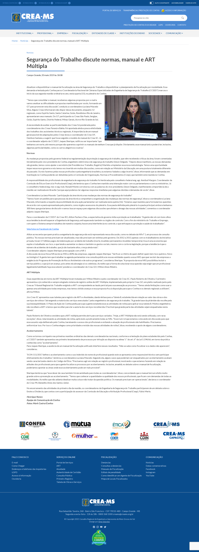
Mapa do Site (191, 3)
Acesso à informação (175, 10)
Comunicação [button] (173, 33)
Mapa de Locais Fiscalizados (114, 478)
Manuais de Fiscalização (112, 469)
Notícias (24, 40)
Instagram (150, 472)
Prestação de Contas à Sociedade (140, 25)
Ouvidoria (170, 25)
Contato (181, 25)
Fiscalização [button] (79, 33)
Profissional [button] (44, 33)
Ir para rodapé (62, 3)
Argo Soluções (104, 522)
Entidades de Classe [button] (103, 33)
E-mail (15, 462)
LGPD (161, 25)
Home (15, 40)
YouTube (150, 475)
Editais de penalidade (111, 472)
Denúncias (106, 462)
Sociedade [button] (154, 33)
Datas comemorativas (156, 465)
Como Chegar (18, 465)
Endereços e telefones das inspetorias (29, 469)
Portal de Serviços (112, 10)
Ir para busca (45, 3)
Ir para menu (29, 3)
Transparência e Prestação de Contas (141, 10)
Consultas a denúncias (111, 465)
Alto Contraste (151, 3)
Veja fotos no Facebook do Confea (43, 229)
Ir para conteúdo (11, 3)
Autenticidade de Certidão (68, 472)
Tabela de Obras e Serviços (68, 482)
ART (58, 465)
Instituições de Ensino (132, 33)
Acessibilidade (178, 3)
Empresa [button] (62, 33)
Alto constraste (162, 3)
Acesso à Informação (21, 475)
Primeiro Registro (64, 478)
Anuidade (60, 469)
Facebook (150, 469)
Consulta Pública (64, 475)
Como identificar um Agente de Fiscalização (121, 475)
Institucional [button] (24, 33)
